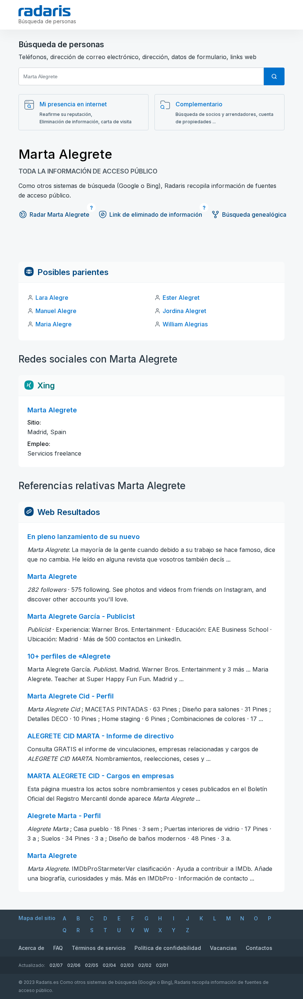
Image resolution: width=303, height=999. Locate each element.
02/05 (91, 965)
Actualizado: (31, 965)
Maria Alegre (53, 324)
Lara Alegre (51, 297)
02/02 (145, 965)
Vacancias (223, 948)
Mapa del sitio (36, 918)
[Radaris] (44, 10)
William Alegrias (185, 324)
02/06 (74, 965)
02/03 (127, 965)
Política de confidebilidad (168, 948)
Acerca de (31, 948)
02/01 (162, 965)
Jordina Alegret (184, 311)
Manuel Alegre (55, 311)
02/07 (56, 965)
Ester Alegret (181, 297)
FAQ (58, 948)
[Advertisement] (151, 245)
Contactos (259, 948)
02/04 (109, 965)
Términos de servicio (99, 948)
